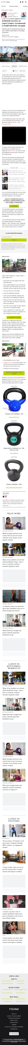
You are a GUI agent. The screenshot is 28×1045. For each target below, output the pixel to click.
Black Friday (17, 379)
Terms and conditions (14, 1018)
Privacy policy (14, 1020)
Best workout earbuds (20, 992)
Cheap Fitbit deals (7, 1001)
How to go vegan (20, 983)
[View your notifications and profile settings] (20, 2)
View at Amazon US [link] (14, 417)
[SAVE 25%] (14, 400)
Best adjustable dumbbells (7, 989)
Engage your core (8, 362)
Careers (14, 1024)
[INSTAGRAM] (6, 497)
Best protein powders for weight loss (20, 990)
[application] (14, 135)
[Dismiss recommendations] (26, 10)
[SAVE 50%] (14, 470)
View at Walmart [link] (14, 453)
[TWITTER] (4, 497)
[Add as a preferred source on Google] (14, 1033)
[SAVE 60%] (14, 434)
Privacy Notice (19, 245)
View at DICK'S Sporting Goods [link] (14, 487)
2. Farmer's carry (22, 66)
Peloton (14, 122)
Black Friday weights (21, 998)
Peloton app (14, 150)
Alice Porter (6, 35)
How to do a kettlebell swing (7, 980)
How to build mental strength (7, 983)
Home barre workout (13, 6)
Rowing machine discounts (7, 998)
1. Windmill (14, 66)
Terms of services (17, 243)
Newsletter (23, 70)
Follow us (16, 70)
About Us (14, 1013)
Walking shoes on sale (20, 1001)
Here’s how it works (13, 40)
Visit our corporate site (18, 1039)
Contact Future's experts (14, 1016)
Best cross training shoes (7, 992)
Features (16, 36)
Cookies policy (14, 1022)
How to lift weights (20, 980)
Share (5, 70)
